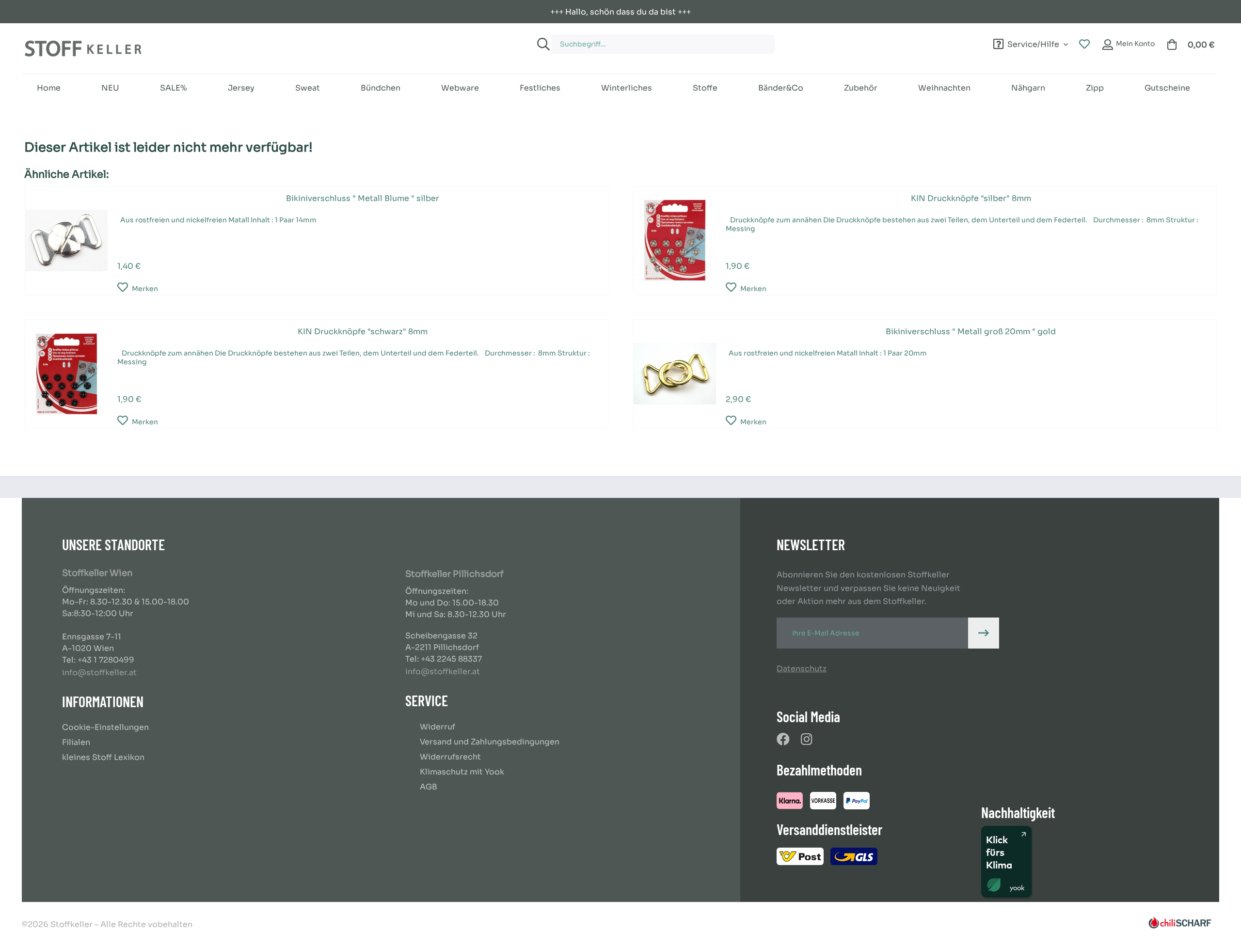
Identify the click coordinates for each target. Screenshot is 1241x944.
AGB (428, 787)
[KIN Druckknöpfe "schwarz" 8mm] (66, 374)
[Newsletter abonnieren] (983, 633)
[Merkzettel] (1084, 44)
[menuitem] (721, 39)
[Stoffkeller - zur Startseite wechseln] (82, 48)
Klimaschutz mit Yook (462, 772)
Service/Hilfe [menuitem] (1033, 42)
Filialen (76, 742)
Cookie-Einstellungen (105, 727)
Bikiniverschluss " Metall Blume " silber (362, 198)
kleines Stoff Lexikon (103, 757)
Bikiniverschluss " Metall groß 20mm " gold (971, 331)
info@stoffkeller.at (99, 672)
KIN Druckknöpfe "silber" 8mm (971, 198)
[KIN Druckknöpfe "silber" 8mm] (675, 240)
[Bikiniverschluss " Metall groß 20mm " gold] (675, 374)
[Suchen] (542, 44)
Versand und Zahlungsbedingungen (489, 742)
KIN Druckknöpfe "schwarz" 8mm (363, 331)
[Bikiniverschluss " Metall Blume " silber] (66, 240)
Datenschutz (802, 669)
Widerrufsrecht (450, 757)
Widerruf (437, 727)
